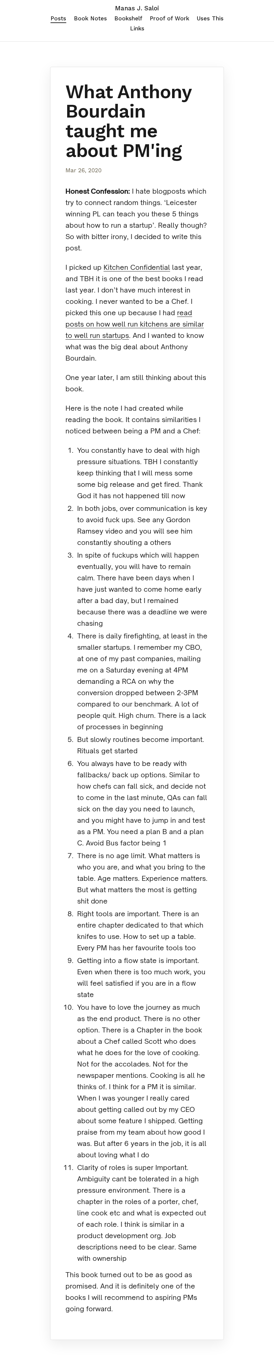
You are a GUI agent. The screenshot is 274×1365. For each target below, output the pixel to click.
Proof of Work (169, 18)
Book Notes (90, 18)
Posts (58, 18)
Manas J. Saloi (137, 8)
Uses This (210, 18)
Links (137, 28)
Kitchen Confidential (137, 267)
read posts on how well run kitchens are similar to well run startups (134, 324)
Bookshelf (128, 18)
